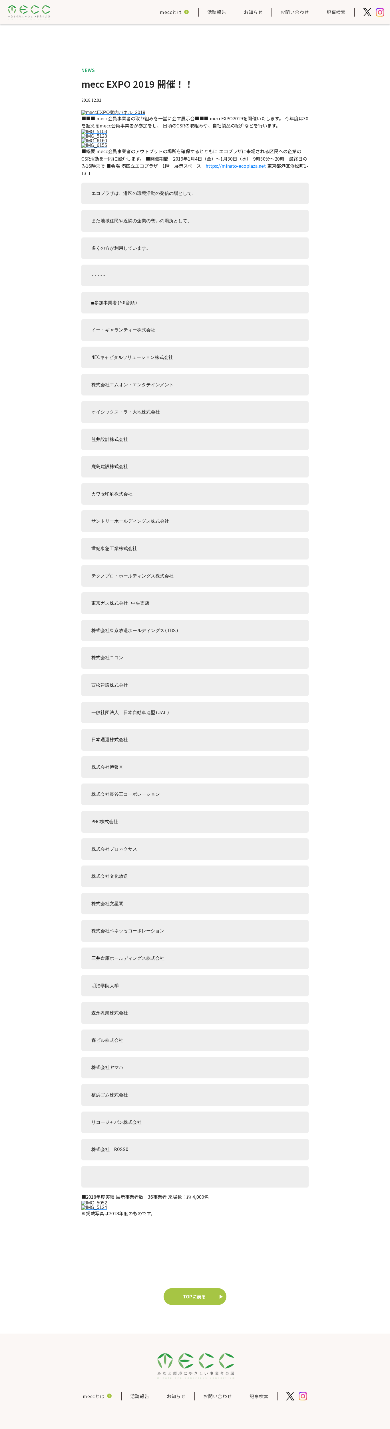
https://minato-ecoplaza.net (236, 165)
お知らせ (253, 12)
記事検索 (336, 12)
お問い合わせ (294, 12)
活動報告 (216, 12)
